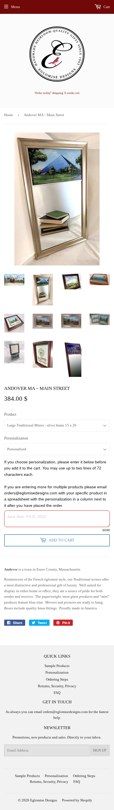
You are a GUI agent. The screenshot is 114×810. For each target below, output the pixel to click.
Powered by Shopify (77, 800)
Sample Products (57, 666)
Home (8, 115)
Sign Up (99, 750)
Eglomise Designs (43, 800)
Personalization (16, 438)
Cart (106, 7)
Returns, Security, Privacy (57, 686)
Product (10, 414)
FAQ (57, 693)
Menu (15, 7)
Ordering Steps (57, 679)
